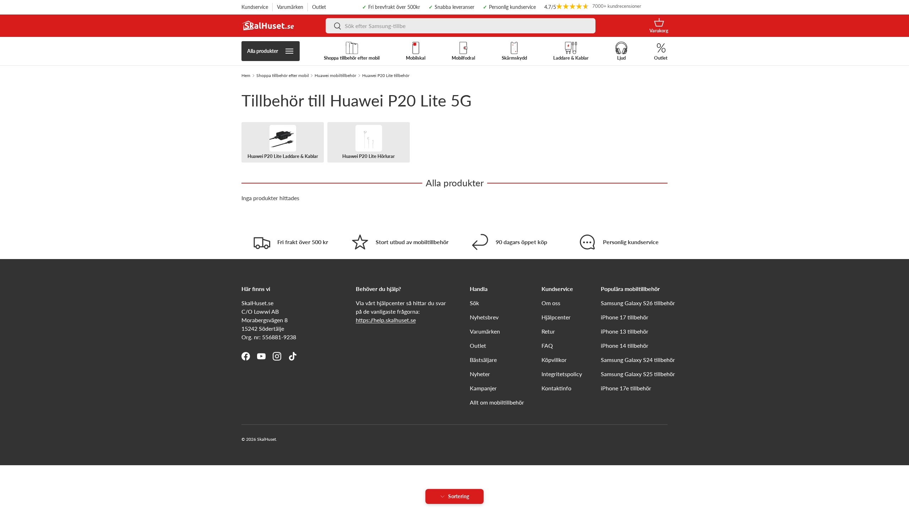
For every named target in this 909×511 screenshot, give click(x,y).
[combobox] (460, 25)
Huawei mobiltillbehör (335, 75)
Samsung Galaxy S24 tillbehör (638, 359)
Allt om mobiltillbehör (497, 402)
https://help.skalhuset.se (386, 320)
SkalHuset (266, 439)
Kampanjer (483, 388)
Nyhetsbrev (484, 317)
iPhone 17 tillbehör (624, 317)
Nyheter (480, 373)
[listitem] (282, 142)
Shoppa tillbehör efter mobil (282, 75)
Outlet (319, 7)
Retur (548, 331)
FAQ (547, 345)
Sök (474, 303)
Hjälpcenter (556, 317)
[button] (659, 25)
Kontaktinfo (556, 388)
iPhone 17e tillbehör (626, 388)
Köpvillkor (554, 359)
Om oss (550, 303)
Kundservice (254, 7)
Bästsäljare (483, 359)
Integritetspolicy (561, 373)
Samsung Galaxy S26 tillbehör (638, 303)
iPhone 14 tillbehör (624, 345)
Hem (245, 75)
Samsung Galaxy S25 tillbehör (638, 373)
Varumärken (290, 7)
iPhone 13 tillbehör (624, 331)
